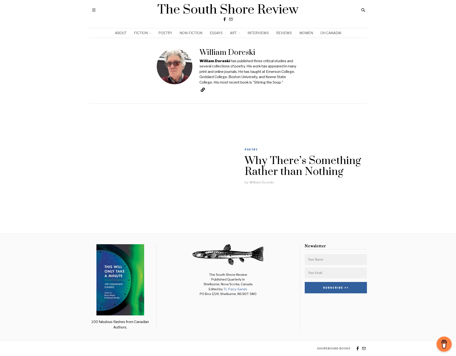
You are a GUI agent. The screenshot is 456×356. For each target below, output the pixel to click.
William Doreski (261, 182)
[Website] (203, 90)
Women (306, 33)
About (121, 33)
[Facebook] (224, 19)
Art (233, 33)
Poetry (165, 33)
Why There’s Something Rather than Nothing (303, 166)
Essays (216, 33)
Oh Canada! (330, 33)
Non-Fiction (191, 33)
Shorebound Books (334, 348)
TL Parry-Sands (235, 289)
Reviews (284, 33)
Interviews (258, 33)
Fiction (141, 33)
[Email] (231, 19)
